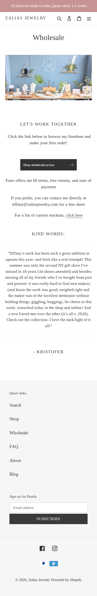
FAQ (13, 446)
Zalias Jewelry (25, 18)
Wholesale (18, 432)
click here (74, 215)
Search (15, 405)
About (15, 460)
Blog (13, 474)
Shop (14, 418)
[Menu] (89, 18)
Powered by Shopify (66, 580)
